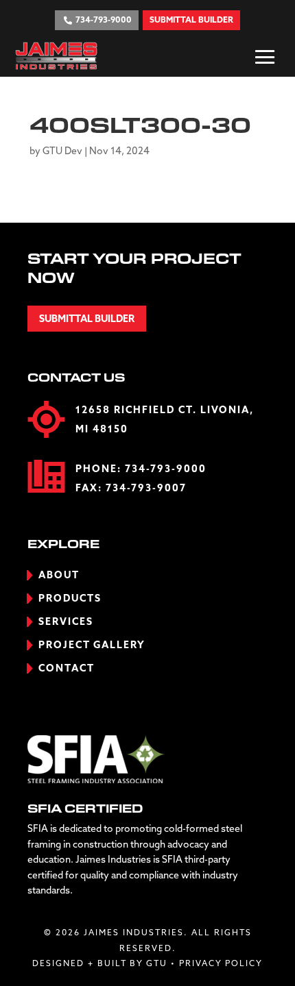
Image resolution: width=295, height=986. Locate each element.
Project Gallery (91, 645)
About (59, 575)
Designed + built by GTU (99, 964)
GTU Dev (62, 151)
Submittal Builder (86, 319)
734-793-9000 (165, 469)
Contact (66, 669)
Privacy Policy (221, 964)
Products (70, 599)
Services (65, 622)
